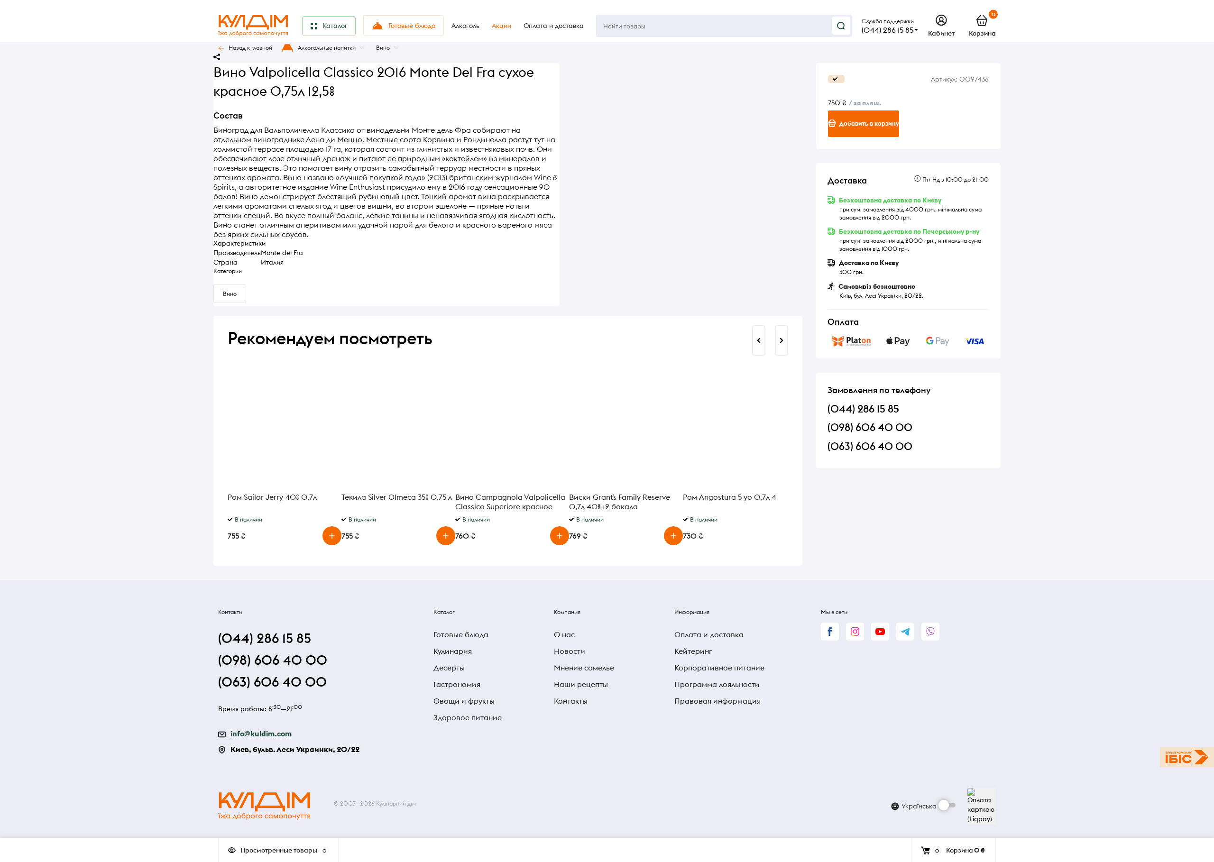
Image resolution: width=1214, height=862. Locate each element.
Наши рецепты (581, 684)
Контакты (571, 701)
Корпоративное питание (719, 667)
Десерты (449, 667)
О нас (564, 634)
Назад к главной (250, 47)
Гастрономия (456, 684)
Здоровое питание (467, 717)
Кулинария (452, 651)
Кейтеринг (693, 651)
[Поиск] (841, 26)
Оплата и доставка (709, 634)
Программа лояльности (717, 684)
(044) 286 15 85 (887, 30)
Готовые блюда (460, 634)
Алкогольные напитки (327, 47)
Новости (569, 651)
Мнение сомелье (584, 667)
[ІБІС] (1187, 757)
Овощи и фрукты (464, 701)
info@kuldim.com (261, 733)
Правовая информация (717, 701)
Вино (383, 47)
